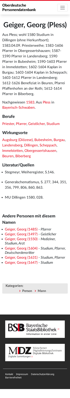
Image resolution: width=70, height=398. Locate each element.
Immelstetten (12, 151)
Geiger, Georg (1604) (21, 248)
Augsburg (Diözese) (17, 140)
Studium (53, 124)
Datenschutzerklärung (42, 374)
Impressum (22, 374)
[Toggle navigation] (62, 7)
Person (27, 290)
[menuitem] (9, 374)
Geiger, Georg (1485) (21, 229)
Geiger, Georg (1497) (21, 234)
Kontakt (9, 374)
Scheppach (48, 145)
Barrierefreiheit (13, 377)
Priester (8, 124)
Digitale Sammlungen (19, 356)
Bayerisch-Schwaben (18, 107)
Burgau (59, 140)
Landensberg (12, 145)
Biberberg (23, 156)
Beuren (8, 156)
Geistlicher (36, 124)
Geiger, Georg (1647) (21, 262)
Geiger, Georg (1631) (21, 257)
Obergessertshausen (40, 151)
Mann (42, 290)
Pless (46, 102)
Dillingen (31, 145)
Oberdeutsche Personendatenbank (19, 8)
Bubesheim (43, 140)
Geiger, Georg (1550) (21, 239)
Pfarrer (21, 124)
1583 (30, 102)
